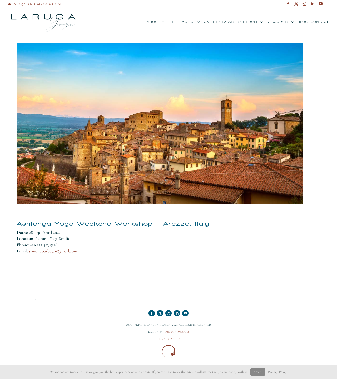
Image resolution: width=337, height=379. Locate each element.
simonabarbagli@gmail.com (53, 251)
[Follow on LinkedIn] (177, 313)
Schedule (248, 22)
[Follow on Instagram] (168, 313)
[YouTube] (321, 5)
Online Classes (219, 22)
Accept (257, 372)
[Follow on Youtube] (185, 313)
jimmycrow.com (176, 331)
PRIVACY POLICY (169, 339)
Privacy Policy (277, 372)
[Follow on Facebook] (151, 313)
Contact (320, 22)
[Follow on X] (160, 313)
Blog (303, 22)
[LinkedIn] (313, 5)
